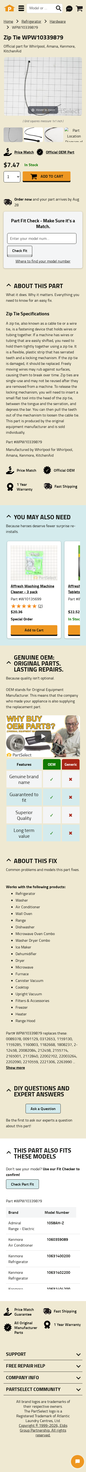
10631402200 (58, 1272)
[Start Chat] (77, 1461)
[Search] (58, 8)
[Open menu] (21, 8)
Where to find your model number (43, 261)
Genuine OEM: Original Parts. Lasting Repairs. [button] (39, 663)
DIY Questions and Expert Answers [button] (42, 1091)
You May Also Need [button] (42, 516)
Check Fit (19, 250)
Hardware (58, 21)
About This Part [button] (38, 285)
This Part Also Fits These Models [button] (42, 1153)
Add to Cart (52, 176)
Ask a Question (43, 1108)
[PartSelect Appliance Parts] (10, 8)
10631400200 (58, 1256)
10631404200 (58, 1288)
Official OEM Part (60, 152)
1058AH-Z (55, 1223)
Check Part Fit (22, 1184)
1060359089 (57, 1239)
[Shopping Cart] (79, 8)
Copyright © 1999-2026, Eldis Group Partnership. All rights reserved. (43, 1430)
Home (8, 21)
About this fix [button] (35, 860)
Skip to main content (43, 56)
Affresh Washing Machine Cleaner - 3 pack (32, 588)
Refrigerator (31, 21)
